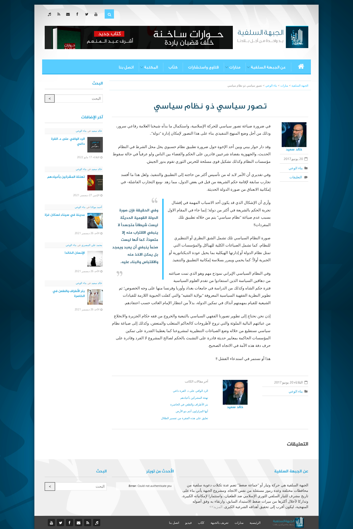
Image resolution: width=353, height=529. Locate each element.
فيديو (188, 522)
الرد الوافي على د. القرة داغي (190, 391)
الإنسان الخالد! (75, 253)
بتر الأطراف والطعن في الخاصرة (189, 404)
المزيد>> (215, 506)
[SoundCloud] (50, 14)
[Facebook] (78, 14)
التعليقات (296, 177)
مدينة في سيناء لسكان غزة (65, 215)
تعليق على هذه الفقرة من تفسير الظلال (184, 418)
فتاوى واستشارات (203, 67)
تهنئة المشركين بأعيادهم (194, 398)
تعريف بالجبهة (219, 522)
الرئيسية (255, 522)
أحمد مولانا (96, 207)
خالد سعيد (294, 149)
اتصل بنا (126, 67)
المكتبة (151, 67)
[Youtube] (97, 14)
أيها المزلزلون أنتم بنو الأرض (192, 411)
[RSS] (59, 14)
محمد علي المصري (91, 245)
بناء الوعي (296, 168)
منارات (234, 67)
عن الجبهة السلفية (268, 67)
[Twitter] (87, 14)
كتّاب (173, 67)
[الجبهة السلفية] (272, 36)
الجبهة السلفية (299, 85)
